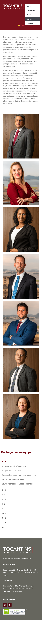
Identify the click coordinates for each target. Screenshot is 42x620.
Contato (30, 23)
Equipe (29, 19)
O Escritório (31, 10)
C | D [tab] (4, 490)
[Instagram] (5, 605)
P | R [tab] (4, 518)
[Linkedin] (10, 605)
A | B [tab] (4, 461)
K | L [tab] (3, 509)
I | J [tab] (3, 504)
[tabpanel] (21, 476)
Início (29, 6)
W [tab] (3, 527)
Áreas (29, 15)
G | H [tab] (4, 499)
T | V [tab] (4, 523)
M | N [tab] (4, 513)
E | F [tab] (3, 495)
